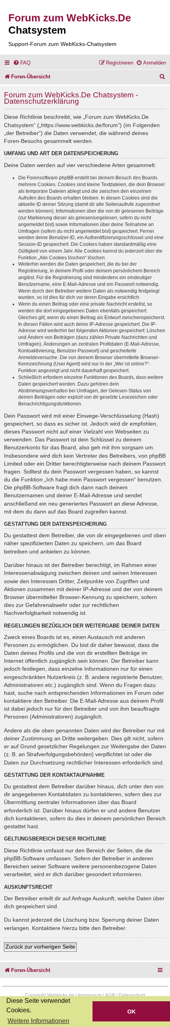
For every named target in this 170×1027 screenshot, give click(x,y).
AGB (110, 995)
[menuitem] (21, 62)
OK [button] (131, 1011)
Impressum (90, 995)
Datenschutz (132, 995)
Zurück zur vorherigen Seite (40, 946)
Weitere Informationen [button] (38, 1020)
